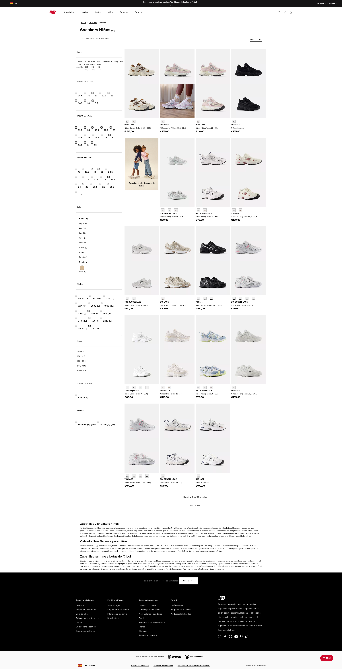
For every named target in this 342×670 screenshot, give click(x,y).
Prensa (142, 626)
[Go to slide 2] (171, 5)
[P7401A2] (240, 299)
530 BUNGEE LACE (168, 213)
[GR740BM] (211, 299)
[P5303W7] (198, 387)
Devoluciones (113, 618)
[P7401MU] (234, 299)
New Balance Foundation (150, 614)
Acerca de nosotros (148, 635)
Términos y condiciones (163, 665)
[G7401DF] (127, 476)
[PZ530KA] (163, 476)
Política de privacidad (140, 665)
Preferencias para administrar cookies (194, 665)
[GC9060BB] (234, 121)
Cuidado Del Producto (86, 626)
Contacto (80, 605)
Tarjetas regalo (114, 605)
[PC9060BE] (198, 121)
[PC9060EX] (169, 387)
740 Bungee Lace (132, 391)
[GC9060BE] (163, 121)
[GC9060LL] (234, 387)
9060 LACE (165, 391)
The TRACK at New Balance (152, 622)
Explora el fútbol (190, 2)
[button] (285, 12)
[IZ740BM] (134, 387)
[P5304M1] (211, 387)
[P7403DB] (247, 299)
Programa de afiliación (180, 609)
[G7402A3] (134, 476)
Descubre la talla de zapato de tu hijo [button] (142, 184)
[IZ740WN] (147, 387)
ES (90, 666)
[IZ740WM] (127, 387)
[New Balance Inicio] (53, 12)
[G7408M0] (140, 476)
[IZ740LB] (140, 387)
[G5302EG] (234, 210)
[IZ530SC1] (134, 299)
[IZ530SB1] (127, 299)
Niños (83, 22)
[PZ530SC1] (205, 210)
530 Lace (235, 213)
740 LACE (164, 302)
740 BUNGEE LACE (239, 302)
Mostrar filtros (103, 38)
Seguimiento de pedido (118, 609)
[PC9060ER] (163, 387)
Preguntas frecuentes (86, 609)
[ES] (10, 3)
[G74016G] (147, 476)
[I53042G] (176, 210)
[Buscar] (279, 12)
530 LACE (200, 479)
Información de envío (117, 614)
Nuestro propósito (147, 605)
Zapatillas (93, 22)
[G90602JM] (127, 121)
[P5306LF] (205, 387)
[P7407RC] (253, 299)
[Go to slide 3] (172, 5)
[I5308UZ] (163, 210)
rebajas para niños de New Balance (180, 551)
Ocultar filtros (89, 38)
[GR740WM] (205, 299)
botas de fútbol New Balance (218, 566)
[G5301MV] (240, 210)
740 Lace (199, 302)
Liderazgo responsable (149, 609)
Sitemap (143, 631)
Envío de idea (176, 605)
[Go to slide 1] (169, 5)
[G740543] (163, 299)
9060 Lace (129, 125)
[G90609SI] (134, 121)
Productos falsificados (180, 614)
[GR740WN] (198, 299)
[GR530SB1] (198, 476)
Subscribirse (188, 581)
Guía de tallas (82, 614)
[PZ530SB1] (198, 210)
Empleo (142, 618)
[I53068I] (169, 210)
